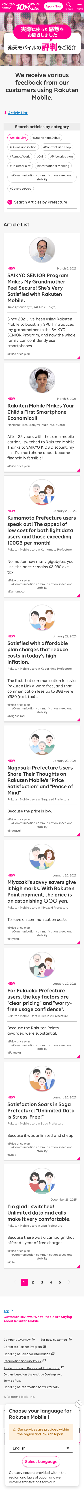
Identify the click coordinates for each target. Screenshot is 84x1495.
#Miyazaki (14, 938)
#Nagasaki (14, 830)
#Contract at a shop (57, 147)
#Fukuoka (14, 1052)
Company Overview (17, 1339)
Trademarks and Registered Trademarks (32, 1368)
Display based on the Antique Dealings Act (33, 1374)
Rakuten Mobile (9, 6)
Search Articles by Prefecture (40, 202)
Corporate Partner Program (23, 1346)
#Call (40, 156)
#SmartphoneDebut (46, 137)
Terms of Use (12, 1380)
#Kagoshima (16, 715)
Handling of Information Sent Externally (31, 1386)
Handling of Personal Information (27, 1353)
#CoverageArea (20, 188)
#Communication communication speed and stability (42, 177)
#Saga (11, 1154)
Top (6, 1311)
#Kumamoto (16, 591)
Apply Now (53, 6)
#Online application (23, 147)
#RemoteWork (20, 156)
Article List (18, 113)
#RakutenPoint (20, 165)
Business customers (54, 1339)
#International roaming (53, 165)
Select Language (41, 1461)
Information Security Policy (22, 1361)
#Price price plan (61, 156)
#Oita (11, 1262)
